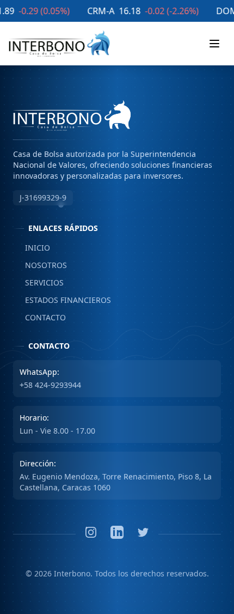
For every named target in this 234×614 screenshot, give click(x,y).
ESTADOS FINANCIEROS (62, 300)
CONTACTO (39, 317)
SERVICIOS (38, 282)
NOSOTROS (40, 265)
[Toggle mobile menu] (214, 43)
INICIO (31, 247)
